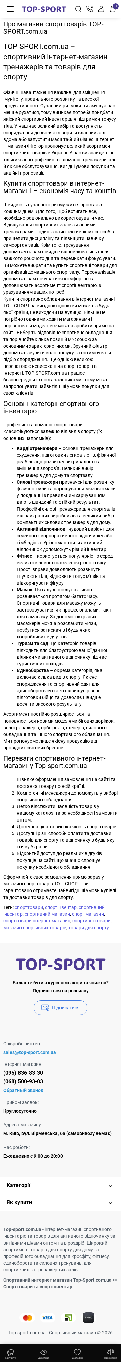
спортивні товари (91, 920)
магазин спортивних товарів (34, 927)
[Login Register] (101, 9)
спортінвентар (61, 907)
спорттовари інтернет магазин (36, 920)
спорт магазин (88, 914)
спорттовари (29, 907)
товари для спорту (88, 927)
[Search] (78, 9)
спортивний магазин (47, 914)
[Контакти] (90, 9)
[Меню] (10, 9)
